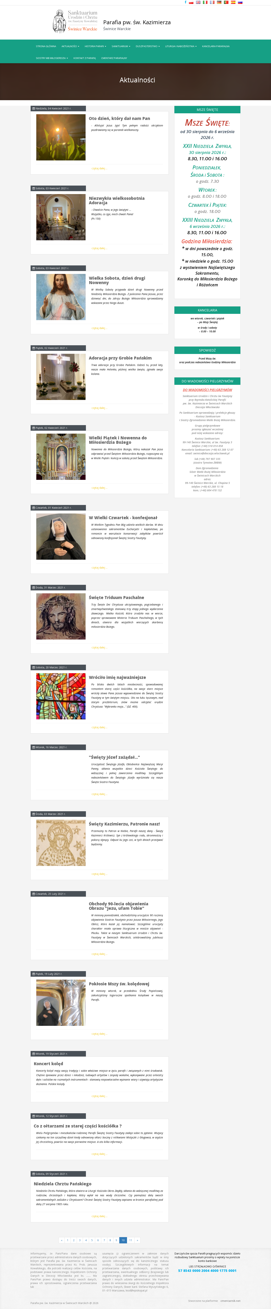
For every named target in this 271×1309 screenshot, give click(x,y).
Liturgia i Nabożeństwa (180, 46)
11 (130, 1240)
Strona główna (46, 46)
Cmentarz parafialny (114, 58)
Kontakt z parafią (85, 58)
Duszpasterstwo (147, 46)
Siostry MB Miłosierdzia (51, 58)
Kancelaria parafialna (216, 46)
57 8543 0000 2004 (193, 1270)
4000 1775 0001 (223, 1270)
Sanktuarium (120, 46)
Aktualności (69, 46)
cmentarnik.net (230, 1301)
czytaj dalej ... (99, 168)
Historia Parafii (94, 46)
